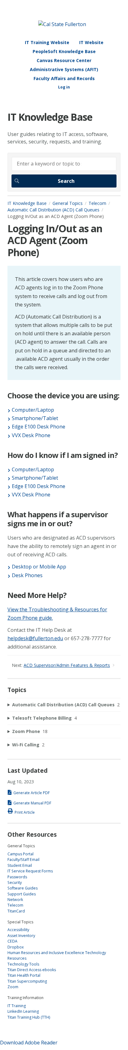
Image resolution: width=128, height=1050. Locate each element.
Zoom (12, 986)
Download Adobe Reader (28, 1042)
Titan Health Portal (23, 975)
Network (15, 899)
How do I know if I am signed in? (62, 455)
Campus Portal (20, 854)
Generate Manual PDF (32, 803)
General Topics (68, 203)
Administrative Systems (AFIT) (64, 69)
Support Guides (21, 894)
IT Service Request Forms (30, 871)
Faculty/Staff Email (23, 859)
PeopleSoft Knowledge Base (64, 51)
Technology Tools (23, 964)
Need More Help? (36, 595)
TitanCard (16, 911)
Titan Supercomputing (27, 981)
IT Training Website (47, 42)
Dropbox (15, 947)
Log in (64, 87)
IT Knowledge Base (27, 203)
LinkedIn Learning (23, 1011)
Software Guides (22, 888)
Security (14, 882)
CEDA (12, 941)
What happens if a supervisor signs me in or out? (57, 519)
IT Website (91, 42)
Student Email (19, 865)
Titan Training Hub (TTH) (28, 1017)
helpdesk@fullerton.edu (35, 638)
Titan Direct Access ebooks (31, 969)
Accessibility (18, 929)
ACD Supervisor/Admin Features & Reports (67, 665)
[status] (64, 323)
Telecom (97, 203)
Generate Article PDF (31, 792)
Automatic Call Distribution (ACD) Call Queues (53, 210)
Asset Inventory (21, 935)
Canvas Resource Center (64, 60)
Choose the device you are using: (63, 395)
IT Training (16, 1005)
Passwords (17, 877)
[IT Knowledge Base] (62, 24)
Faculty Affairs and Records (64, 78)
